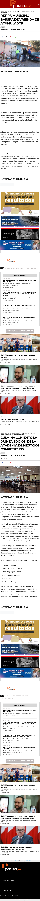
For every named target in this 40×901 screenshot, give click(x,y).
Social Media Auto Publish (12, 900)
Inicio (2, 11)
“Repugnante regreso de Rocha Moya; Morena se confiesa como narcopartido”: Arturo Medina (19, 293)
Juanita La (6, 33)
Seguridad (6, 316)
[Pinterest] (11, 37)
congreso (6, 278)
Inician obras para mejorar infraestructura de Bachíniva (19, 281)
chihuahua (8, 268)
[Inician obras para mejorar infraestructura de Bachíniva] (20, 343)
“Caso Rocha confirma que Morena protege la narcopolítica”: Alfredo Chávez (19, 306)
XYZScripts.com (30, 900)
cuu (14, 268)
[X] (6, 37)
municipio (19, 268)
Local (7, 11)
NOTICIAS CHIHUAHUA (30, 268)
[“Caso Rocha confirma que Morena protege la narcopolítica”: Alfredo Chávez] (20, 405)
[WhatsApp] (15, 37)
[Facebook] (2, 37)
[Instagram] (5, 890)
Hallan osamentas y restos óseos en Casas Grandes (19, 318)
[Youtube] (11, 890)
